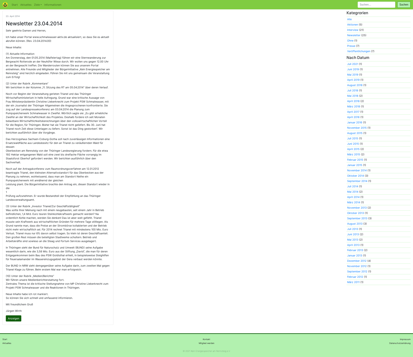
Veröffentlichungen (358, 51)
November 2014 (357, 170)
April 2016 (353, 117)
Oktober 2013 (355, 213)
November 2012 (357, 266)
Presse (351, 45)
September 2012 (357, 271)
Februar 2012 (355, 276)
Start (15, 4)
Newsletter (353, 35)
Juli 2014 (352, 186)
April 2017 (353, 111)
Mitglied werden (206, 343)
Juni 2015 (353, 143)
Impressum (405, 339)
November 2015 (357, 127)
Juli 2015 (352, 138)
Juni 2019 (353, 69)
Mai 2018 (352, 95)
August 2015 (355, 133)
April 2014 (353, 197)
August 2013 (355, 223)
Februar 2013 (355, 250)
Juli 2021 (352, 64)
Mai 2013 (352, 239)
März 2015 (353, 154)
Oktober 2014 (355, 175)
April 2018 (353, 101)
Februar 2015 (355, 159)
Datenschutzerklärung (400, 343)
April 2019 (353, 79)
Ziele (37, 4)
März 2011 (353, 282)
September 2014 (357, 181)
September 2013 (357, 218)
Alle (349, 19)
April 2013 (353, 245)
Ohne (350, 40)
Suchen (403, 4)
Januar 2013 (354, 255)
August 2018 (355, 85)
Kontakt (206, 339)
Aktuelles (25, 4)
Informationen (52, 4)
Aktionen (352, 24)
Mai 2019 (352, 74)
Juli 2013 (352, 229)
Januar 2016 (354, 122)
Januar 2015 (354, 165)
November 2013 (357, 207)
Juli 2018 (352, 90)
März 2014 (353, 202)
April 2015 (353, 149)
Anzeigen (13, 318)
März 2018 (353, 106)
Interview (352, 29)
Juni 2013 (353, 234)
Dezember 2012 (357, 260)
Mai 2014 (352, 191)
